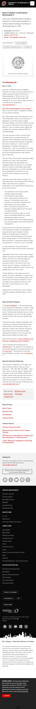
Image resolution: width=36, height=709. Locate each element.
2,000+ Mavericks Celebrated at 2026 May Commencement (17, 442)
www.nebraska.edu (8, 105)
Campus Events (8, 397)
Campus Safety (7, 541)
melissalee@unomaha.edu (17, 37)
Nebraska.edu (11, 82)
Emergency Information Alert (11, 569)
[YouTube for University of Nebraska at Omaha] (16, 480)
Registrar (5, 558)
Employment (6, 519)
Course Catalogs (7, 497)
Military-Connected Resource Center (13, 552)
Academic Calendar (8, 494)
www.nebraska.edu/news (10, 384)
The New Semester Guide (11, 427)
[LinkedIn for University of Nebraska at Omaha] (22, 480)
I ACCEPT (7, 696)
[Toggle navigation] (32, 3)
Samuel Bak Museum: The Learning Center (15, 561)
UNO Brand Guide (7, 508)
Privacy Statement (8, 580)
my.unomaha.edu (7, 505)
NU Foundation (6, 577)
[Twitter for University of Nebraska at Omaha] (10, 480)
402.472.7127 (14, 35)
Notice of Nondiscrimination (10, 574)
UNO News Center (20, 391)
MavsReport (6, 572)
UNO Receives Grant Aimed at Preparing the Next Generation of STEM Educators (17, 436)
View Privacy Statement (21, 691)
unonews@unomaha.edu (9, 465)
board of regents (21, 43)
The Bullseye (18, 394)
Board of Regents (11, 305)
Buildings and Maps (8, 535)
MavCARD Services (8, 499)
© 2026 (4, 621)
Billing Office (6, 532)
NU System (27, 47)
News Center (7, 408)
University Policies (8, 583)
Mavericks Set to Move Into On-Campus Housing (16, 431)
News (4, 555)
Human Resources (7, 547)
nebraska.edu (6, 347)
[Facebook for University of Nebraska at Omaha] (5, 480)
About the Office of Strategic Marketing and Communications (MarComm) (17, 471)
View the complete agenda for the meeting (16, 108)
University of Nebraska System (12, 47)
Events (4, 544)
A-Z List (4, 516)
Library (4, 549)
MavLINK (5, 502)
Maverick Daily (8, 394)
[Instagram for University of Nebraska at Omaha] (28, 480)
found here (8, 351)
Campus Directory (7, 538)
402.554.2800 (8, 604)
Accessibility (6, 530)
